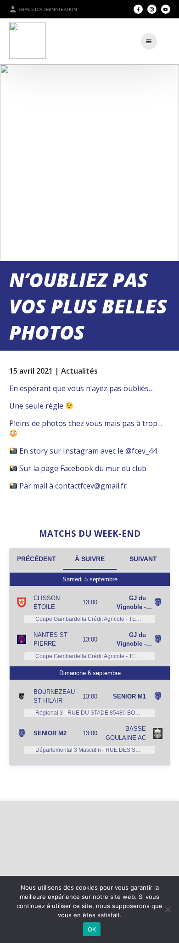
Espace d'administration (47, 9)
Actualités (79, 371)
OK (92, 929)
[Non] (167, 909)
